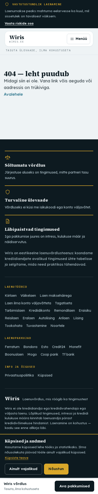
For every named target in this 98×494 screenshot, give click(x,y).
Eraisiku (85, 310)
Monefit (75, 347)
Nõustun (56, 468)
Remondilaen (64, 310)
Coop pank (49, 354)
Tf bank (68, 354)
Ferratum (12, 347)
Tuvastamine (36, 326)
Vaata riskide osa (19, 23)
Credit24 (58, 347)
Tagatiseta (63, 303)
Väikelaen (28, 295)
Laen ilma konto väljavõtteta (28, 303)
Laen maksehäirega (56, 295)
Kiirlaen (11, 295)
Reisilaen (12, 318)
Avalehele (13, 94)
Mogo (32, 354)
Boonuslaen (14, 354)
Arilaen (64, 318)
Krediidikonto (39, 310)
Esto (44, 347)
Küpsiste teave (16, 458)
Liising (78, 318)
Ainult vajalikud (23, 468)
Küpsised (45, 375)
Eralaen (29, 318)
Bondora (30, 347)
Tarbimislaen (15, 310)
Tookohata (13, 326)
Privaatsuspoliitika (19, 375)
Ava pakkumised (74, 486)
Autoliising (47, 318)
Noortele (57, 326)
